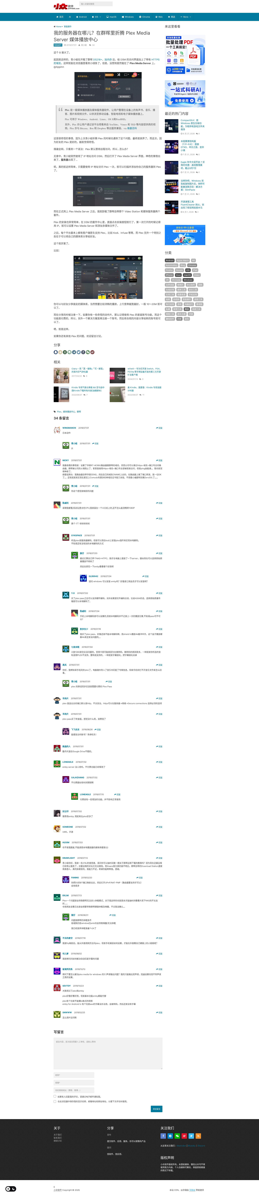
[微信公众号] (177, 1136)
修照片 (180, 284)
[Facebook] (163, 1136)
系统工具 (196, 309)
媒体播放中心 (69, 411)
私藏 (168, 309)
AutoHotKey (171, 265)
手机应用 (193, 294)
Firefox (169, 270)
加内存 (108, 59)
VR (167, 280)
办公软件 (191, 284)
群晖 (79, 411)
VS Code (176, 280)
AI (70, 17)
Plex (59, 411)
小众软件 (58, 1190)
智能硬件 (58, 45)
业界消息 (170, 284)
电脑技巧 (189, 304)
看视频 (199, 304)
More (185, 17)
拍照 (168, 299)
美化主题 (181, 314)
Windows (129, 17)
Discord (201, 1145)
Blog (183, 265)
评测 (191, 314)
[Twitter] (191, 1136)
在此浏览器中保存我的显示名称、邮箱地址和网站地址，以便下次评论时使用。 (93, 1101)
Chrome (146, 17)
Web (160, 17)
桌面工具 (198, 299)
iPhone (169, 275)
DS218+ (97, 59)
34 (93, 45)
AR (193, 260)
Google (179, 270)
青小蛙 (84, 45)
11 (143, 395)
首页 (61, 17)
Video (197, 275)
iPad (195, 270)
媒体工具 (181, 289)
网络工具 (170, 314)
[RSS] (198, 1136)
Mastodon (181, 1145)
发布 (109, 1134)
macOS (112, 17)
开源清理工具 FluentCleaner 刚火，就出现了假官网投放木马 (192, 204)
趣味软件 (170, 319)
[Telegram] (170, 1136)
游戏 (179, 304)
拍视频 (176, 299)
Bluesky (191, 1145)
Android (83, 17)
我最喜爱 (181, 294)
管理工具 (177, 309)
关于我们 (58, 1134)
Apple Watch (183, 260)
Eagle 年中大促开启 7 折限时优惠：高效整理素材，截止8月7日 (193, 165)
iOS (96, 17)
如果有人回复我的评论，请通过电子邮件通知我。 (80, 1096)
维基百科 (132, 128)
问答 (179, 319)
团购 (200, 284)
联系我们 (58, 1138)
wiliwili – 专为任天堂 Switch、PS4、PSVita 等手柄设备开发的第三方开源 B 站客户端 (144, 371)
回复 (160, 428)
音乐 (187, 319)
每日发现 (170, 304)
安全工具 (193, 289)
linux (178, 275)
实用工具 (170, 294)
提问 (109, 1147)
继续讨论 (58, 1141)
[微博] (184, 1136)
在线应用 (170, 289)
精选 (173, 17)
